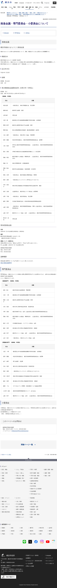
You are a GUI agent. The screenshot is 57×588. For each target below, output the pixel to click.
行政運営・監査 (34, 506)
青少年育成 (33, 486)
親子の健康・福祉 (34, 473)
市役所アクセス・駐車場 (32, 555)
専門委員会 (17, 33)
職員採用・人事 (34, 509)
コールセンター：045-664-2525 (34, 560)
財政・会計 (33, 511)
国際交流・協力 (20, 514)
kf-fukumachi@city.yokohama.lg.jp (20, 430)
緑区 (40, 533)
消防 (3, 475)
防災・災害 (5, 473)
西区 (22, 533)
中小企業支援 (19, 504)
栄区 (22, 530)
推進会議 (6, 33)
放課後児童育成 (34, 480)
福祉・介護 (32, 12)
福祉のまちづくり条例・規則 (14, 14)
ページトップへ (28, 460)
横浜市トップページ (12, 12)
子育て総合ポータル (35, 494)
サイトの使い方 (50, 563)
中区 (12, 533)
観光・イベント (5, 498)
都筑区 (41, 530)
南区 (50, 533)
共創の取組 (19, 511)
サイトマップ (49, 558)
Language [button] (21, 2)
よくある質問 (29, 563)
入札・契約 (19, 501)
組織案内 (28, 558)
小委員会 (27, 33)
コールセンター (28, 2)
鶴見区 (50, 530)
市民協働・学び (20, 478)
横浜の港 (4, 501)
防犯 (3, 480)
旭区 (12, 527)
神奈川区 (41, 527)
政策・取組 (33, 504)
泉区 (22, 527)
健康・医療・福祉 (23, 12)
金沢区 (50, 527)
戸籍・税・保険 (20, 475)
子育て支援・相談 (34, 475)
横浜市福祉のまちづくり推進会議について (33, 14)
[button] (28, 444)
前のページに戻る (6, 454)
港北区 (12, 530)
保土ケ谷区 (33, 533)
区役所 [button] (16, 2)
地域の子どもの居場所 (35, 488)
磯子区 (31, 527)
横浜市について (34, 501)
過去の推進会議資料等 (6, 262)
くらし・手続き (20, 469)
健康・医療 (47, 473)
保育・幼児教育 (34, 478)
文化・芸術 (5, 506)
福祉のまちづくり (41, 12)
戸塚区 (3, 533)
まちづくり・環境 (20, 480)
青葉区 (3, 527)
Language (48, 555)
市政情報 (32, 498)
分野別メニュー (20, 517)
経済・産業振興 (20, 506)
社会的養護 (33, 491)
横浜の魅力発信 (6, 511)
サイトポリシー (50, 560)
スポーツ (4, 509)
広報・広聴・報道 (34, 514)
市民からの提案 (30, 566)
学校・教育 (33, 483)
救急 (3, 478)
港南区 (3, 530)
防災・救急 (4, 469)
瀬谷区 (31, 530)
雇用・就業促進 (20, 509)
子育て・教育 (33, 469)
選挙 (31, 517)
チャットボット (37, 2)
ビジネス (18, 498)
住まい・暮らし (20, 473)
